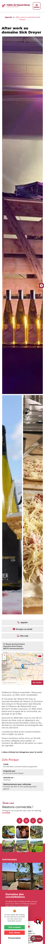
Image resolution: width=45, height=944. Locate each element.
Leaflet (41, 674)
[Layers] (39, 656)
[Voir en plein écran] (4, 662)
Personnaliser (14, 938)
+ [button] (4, 655)
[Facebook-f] (19, 821)
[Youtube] (40, 821)
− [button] (4, 658)
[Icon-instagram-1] (26, 821)
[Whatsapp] (33, 821)
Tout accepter (14, 927)
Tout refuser (14, 933)
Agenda (8, 17)
